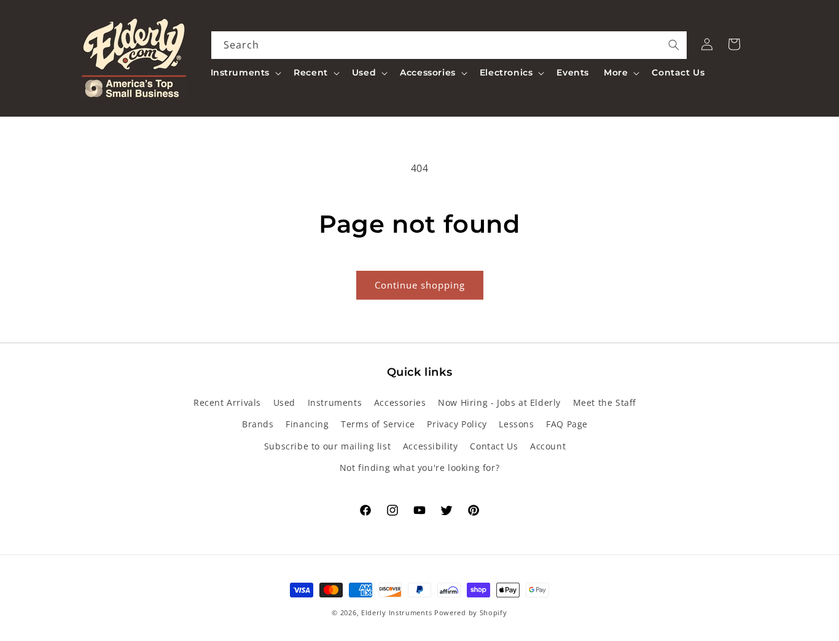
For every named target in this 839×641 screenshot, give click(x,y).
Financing (307, 424)
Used (284, 402)
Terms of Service (378, 424)
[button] (245, 72)
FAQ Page (567, 424)
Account (548, 446)
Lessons (516, 424)
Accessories (400, 402)
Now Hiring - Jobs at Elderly (499, 402)
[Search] (673, 44)
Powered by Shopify (470, 612)
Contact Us (494, 446)
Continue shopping (420, 285)
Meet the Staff (604, 402)
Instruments (335, 402)
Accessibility (430, 446)
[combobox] (449, 45)
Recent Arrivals (227, 402)
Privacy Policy (456, 424)
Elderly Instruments (396, 612)
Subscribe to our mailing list (327, 446)
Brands (258, 424)
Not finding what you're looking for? (420, 467)
